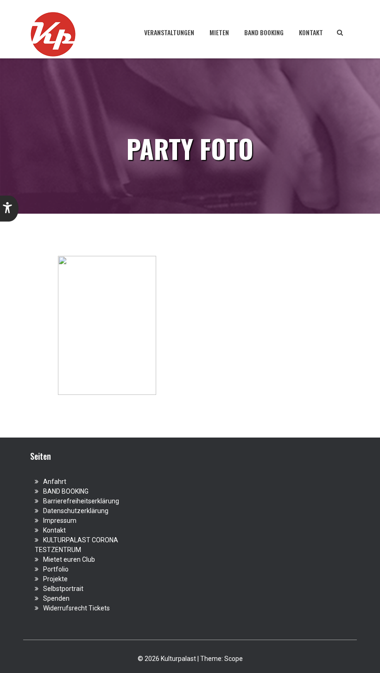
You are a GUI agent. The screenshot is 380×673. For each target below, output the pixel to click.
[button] (9, 209)
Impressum (59, 520)
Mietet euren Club (69, 559)
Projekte (55, 579)
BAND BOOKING (264, 32)
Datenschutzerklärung (75, 510)
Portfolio (56, 569)
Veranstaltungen (169, 32)
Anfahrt (54, 481)
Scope (233, 658)
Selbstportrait (63, 588)
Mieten (219, 32)
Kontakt (311, 32)
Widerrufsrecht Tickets (76, 608)
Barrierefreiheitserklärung (81, 501)
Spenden (56, 598)
